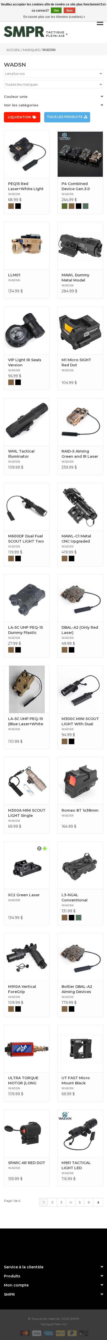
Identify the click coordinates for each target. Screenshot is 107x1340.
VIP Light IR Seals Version (24, 362)
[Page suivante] (98, 1202)
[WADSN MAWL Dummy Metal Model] (80, 245)
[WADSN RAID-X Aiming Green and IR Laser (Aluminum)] (80, 422)
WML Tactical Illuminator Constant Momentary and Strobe (23, 454)
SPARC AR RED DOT (26, 1162)
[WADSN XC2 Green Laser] (27, 865)
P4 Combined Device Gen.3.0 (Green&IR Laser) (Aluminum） (78, 186)
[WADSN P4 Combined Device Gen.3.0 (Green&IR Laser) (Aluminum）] (80, 154)
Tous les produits (64, 117)
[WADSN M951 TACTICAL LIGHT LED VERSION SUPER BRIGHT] (80, 1133)
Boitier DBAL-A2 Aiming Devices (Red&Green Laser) (80, 989)
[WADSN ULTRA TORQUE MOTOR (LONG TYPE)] (27, 1048)
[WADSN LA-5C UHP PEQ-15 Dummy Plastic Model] (27, 598)
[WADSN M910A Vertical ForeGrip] (27, 957)
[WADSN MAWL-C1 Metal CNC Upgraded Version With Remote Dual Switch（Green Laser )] (80, 506)
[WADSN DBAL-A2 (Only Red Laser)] (80, 598)
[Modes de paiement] (24, 1333)
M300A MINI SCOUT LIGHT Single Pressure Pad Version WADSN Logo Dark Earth (26, 813)
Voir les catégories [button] (21, 105)
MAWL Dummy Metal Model (75, 278)
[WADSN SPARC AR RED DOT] (27, 1133)
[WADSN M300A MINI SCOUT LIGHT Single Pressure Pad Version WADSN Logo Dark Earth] (27, 781)
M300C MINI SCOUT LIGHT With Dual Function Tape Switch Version (80, 721)
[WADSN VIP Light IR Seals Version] (27, 330)
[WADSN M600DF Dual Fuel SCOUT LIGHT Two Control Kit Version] (27, 506)
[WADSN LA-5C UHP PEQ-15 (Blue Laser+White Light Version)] (27, 689)
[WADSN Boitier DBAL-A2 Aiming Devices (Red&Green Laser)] (80, 957)
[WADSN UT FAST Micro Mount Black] (80, 1048)
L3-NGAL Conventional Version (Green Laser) (76, 898)
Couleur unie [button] (16, 96)
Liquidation (19, 117)
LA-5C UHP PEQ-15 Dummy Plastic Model (25, 630)
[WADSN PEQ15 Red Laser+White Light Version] (27, 154)
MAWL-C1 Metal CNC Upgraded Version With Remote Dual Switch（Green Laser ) (76, 539)
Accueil (13, 50)
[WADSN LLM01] (27, 245)
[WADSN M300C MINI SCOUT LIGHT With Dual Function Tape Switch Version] (80, 689)
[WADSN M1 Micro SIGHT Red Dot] (80, 330)
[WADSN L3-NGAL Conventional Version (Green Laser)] (80, 865)
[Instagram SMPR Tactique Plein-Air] (63, 1244)
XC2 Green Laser (24, 895)
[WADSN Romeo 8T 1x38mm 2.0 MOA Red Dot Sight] (80, 781)
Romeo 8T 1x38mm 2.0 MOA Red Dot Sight (80, 810)
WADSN (49, 50)
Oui (56, 10)
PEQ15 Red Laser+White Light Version (26, 186)
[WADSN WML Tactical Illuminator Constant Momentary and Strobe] (27, 422)
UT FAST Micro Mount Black (76, 1080)
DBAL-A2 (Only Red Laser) (80, 630)
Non (69, 10)
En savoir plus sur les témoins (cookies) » (54, 17)
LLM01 (14, 275)
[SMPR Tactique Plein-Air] (36, 31)
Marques (31, 50)
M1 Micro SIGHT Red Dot (76, 362)
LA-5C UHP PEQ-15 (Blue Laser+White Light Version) (25, 721)
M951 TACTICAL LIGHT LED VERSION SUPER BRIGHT (77, 1165)
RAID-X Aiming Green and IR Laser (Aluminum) (80, 454)
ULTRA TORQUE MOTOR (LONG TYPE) (23, 1081)
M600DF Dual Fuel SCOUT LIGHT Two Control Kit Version (26, 539)
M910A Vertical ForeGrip (22, 989)
